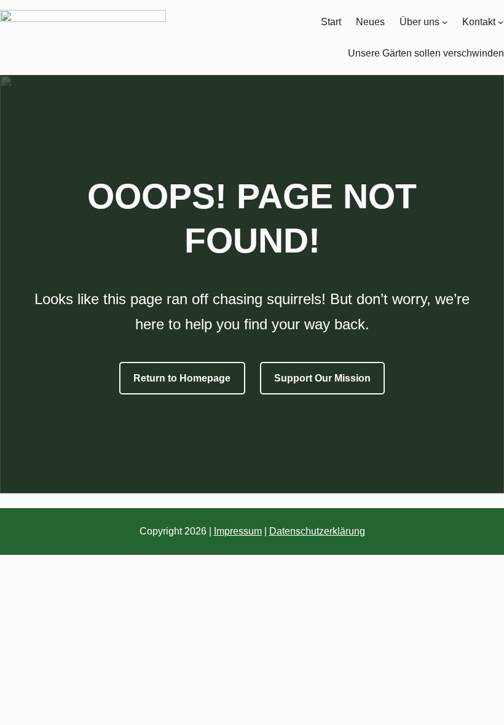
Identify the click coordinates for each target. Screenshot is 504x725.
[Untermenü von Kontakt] (501, 22)
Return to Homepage (181, 378)
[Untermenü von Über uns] (445, 22)
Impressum (238, 531)
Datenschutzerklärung (317, 531)
